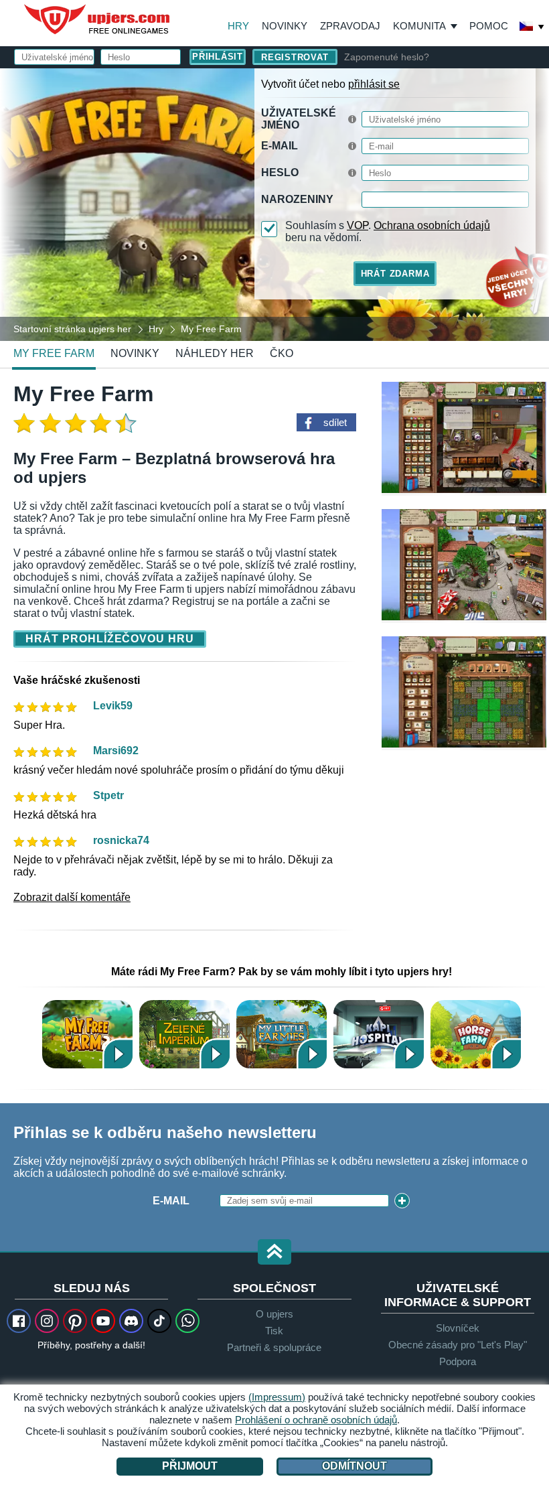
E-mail (279, 145)
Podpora (457, 1361)
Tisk (274, 1330)
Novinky (284, 25)
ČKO (281, 353)
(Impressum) (276, 1397)
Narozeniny (297, 199)
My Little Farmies (281, 1034)
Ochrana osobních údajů (432, 225)
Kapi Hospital (378, 1034)
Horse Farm (475, 1034)
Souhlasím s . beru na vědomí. (387, 231)
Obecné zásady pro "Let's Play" (457, 1344)
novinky (134, 353)
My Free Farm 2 (87, 1034)
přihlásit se (374, 84)
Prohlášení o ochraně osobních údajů (316, 1419)
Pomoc (488, 25)
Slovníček (457, 1328)
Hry (238, 25)
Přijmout (190, 1466)
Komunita (419, 25)
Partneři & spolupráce (274, 1347)
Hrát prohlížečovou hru (109, 638)
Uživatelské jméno (298, 119)
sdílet (335, 422)
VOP (357, 225)
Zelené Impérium (184, 1034)
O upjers (274, 1314)
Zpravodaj (350, 25)
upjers (97, 19)
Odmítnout (354, 1466)
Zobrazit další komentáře (72, 897)
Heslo (280, 172)
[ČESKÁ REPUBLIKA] (532, 27)
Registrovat (295, 57)
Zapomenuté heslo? (386, 57)
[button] (274, 1253)
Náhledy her (214, 353)
